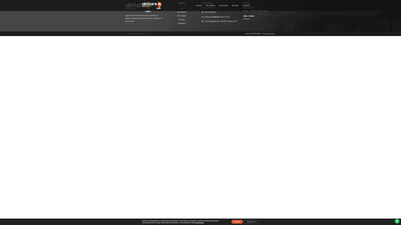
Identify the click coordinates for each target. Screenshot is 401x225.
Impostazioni (251, 222)
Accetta (237, 222)
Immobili (223, 5)
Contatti (246, 5)
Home (199, 5)
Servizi (235, 5)
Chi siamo (210, 5)
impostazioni (199, 223)
